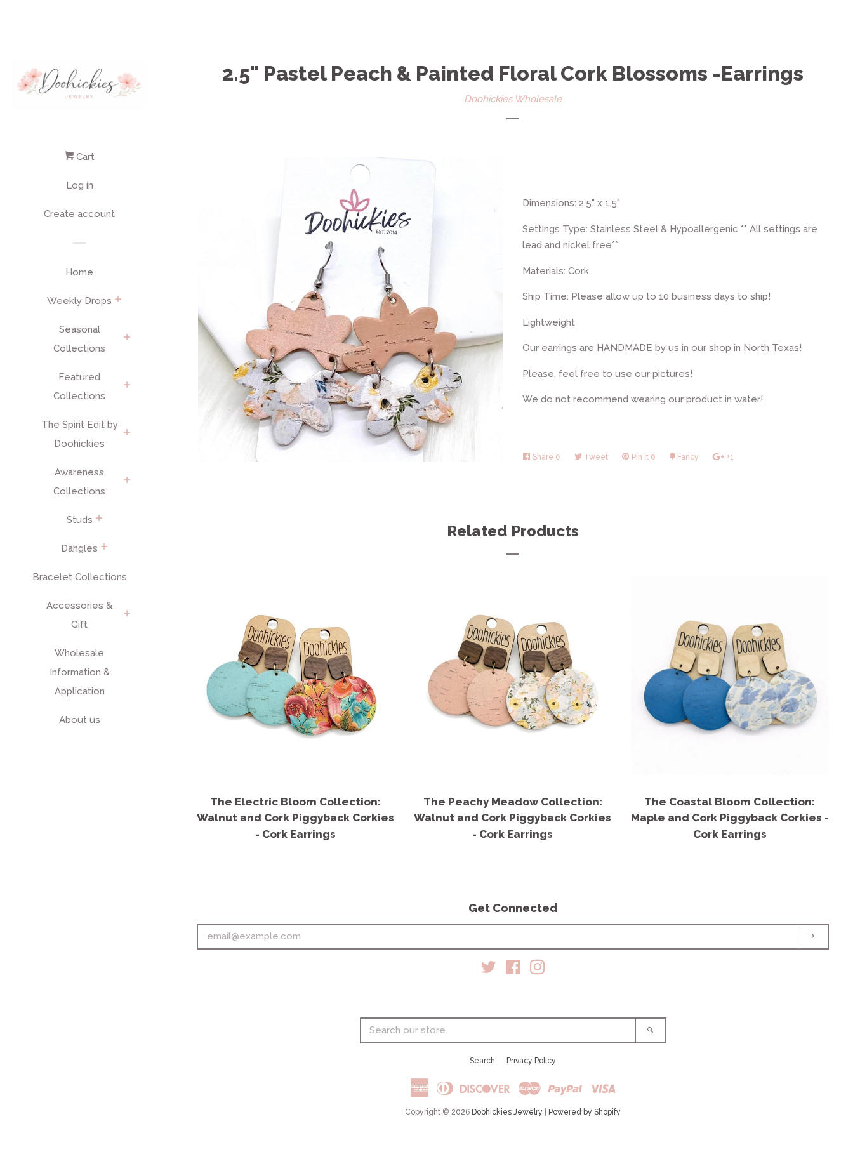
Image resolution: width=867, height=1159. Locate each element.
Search (482, 1060)
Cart (84, 156)
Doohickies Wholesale (513, 99)
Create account (79, 214)
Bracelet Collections (79, 577)
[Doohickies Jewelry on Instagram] (537, 970)
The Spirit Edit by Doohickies (79, 434)
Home (79, 272)
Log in (79, 185)
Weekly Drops (79, 301)
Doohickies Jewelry (507, 1112)
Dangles (79, 548)
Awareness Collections (79, 482)
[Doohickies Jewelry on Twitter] (488, 970)
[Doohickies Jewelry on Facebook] (513, 970)
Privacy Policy (531, 1060)
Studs (80, 520)
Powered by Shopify (584, 1112)
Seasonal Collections (79, 339)
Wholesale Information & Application (80, 672)
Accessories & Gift (79, 615)
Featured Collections (79, 386)
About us (79, 719)
